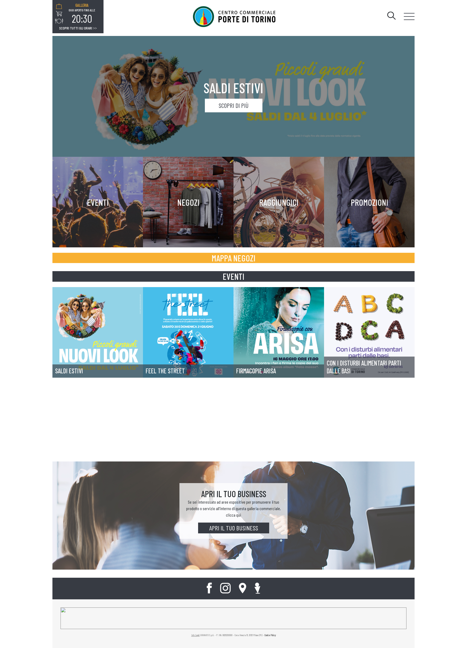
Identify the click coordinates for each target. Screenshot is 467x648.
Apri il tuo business (233, 528)
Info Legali (195, 635)
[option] (82, 14)
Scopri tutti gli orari (78, 28)
